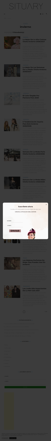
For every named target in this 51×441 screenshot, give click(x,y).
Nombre (9, 220)
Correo (9, 225)
